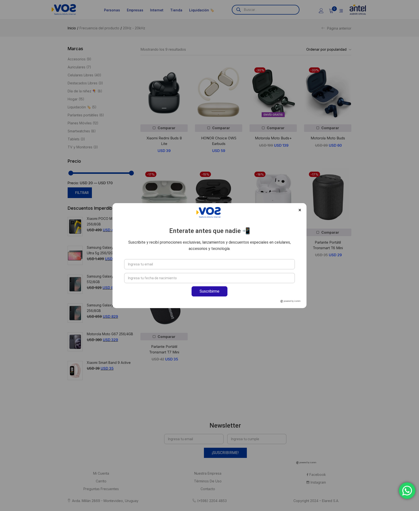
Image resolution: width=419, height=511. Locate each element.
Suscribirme (209, 291)
